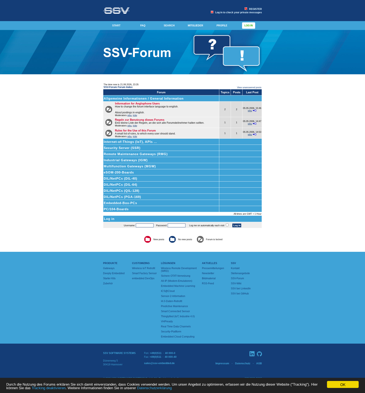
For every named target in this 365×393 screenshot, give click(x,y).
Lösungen (168, 263)
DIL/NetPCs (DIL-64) (120, 184)
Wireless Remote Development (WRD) (179, 269)
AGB (259, 363)
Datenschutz (242, 363)
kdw (135, 115)
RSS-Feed (208, 283)
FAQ (142, 25)
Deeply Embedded (114, 273)
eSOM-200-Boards (119, 172)
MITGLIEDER (195, 25)
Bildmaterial (209, 278)
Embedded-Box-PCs (120, 203)
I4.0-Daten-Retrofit (171, 301)
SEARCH (169, 25)
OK (342, 384)
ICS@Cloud (168, 291)
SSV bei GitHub (240, 293)
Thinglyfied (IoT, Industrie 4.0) (178, 316)
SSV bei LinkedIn (241, 288)
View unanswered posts (249, 87)
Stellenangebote (240, 273)
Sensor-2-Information (173, 296)
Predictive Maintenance (174, 306)
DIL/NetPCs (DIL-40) (120, 178)
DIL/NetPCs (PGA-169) (122, 197)
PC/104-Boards (116, 209)
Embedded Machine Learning (178, 286)
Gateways (108, 268)
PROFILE (222, 25)
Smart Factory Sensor (144, 273)
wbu (129, 115)
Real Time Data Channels (176, 326)
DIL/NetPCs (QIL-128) (121, 190)
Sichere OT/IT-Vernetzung (175, 275)
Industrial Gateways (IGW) (126, 160)
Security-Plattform (171, 331)
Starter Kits (109, 278)
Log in (248, 25)
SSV (233, 263)
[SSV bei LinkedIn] (252, 353)
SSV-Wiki (236, 283)
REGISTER (255, 9)
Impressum (222, 363)
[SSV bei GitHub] (259, 353)
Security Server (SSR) (122, 148)
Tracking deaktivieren (48, 388)
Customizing (141, 263)
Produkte (110, 263)
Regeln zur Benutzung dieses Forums (139, 119)
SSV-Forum (237, 278)
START (116, 25)
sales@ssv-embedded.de (159, 363)
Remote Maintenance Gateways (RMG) (136, 154)
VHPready (167, 321)
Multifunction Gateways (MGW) (130, 166)
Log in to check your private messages (238, 12)
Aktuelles (209, 263)
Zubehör (108, 283)
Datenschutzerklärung (154, 388)
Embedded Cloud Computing (178, 336)
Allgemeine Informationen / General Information (144, 98)
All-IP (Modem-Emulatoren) (176, 280)
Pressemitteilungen (213, 268)
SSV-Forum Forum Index (118, 87)
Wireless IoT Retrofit (143, 268)
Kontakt (235, 268)
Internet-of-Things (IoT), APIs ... (130, 142)
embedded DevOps (143, 278)
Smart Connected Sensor (175, 311)
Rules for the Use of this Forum (135, 130)
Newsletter (208, 273)
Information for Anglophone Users (137, 103)
